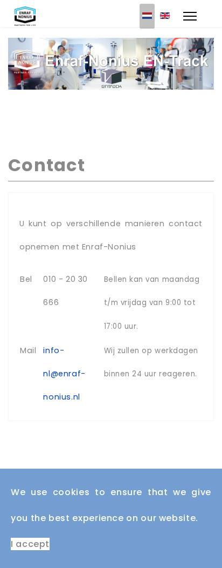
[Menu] (190, 16)
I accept (30, 544)
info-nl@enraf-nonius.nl (64, 373)
